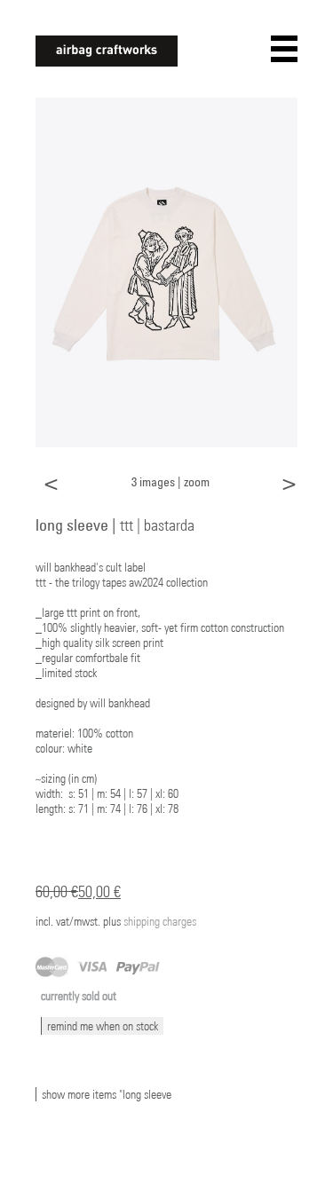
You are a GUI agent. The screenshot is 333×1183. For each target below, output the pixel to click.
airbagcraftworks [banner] (107, 51)
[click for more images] (166, 271)
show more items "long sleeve (106, 1094)
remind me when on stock (102, 1026)
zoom (197, 481)
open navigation (284, 48)
